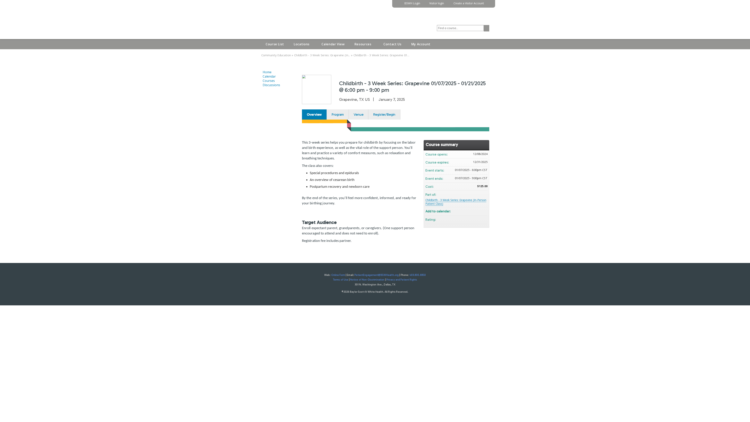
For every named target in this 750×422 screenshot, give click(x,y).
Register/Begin (384, 114)
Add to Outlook (484, 211)
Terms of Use (340, 279)
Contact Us (392, 44)
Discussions (271, 85)
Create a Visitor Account (469, 3)
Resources (362, 44)
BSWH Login (412, 3)
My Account (420, 44)
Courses (269, 81)
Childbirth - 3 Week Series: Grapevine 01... (381, 55)
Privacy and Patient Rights (401, 279)
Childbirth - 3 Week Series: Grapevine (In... (322, 55)
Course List (275, 44)
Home (267, 72)
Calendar (269, 76)
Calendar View (333, 44)
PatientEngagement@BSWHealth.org (376, 275)
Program (338, 114)
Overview (314, 114)
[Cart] (488, 5)
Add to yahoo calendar (474, 211)
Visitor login (436, 3)
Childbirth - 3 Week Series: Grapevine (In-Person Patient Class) (455, 202)
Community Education (276, 55)
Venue (358, 114)
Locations (302, 44)
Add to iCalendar (479, 211)
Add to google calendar (469, 211)
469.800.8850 (418, 275)
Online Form (338, 275)
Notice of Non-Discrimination (367, 279)
